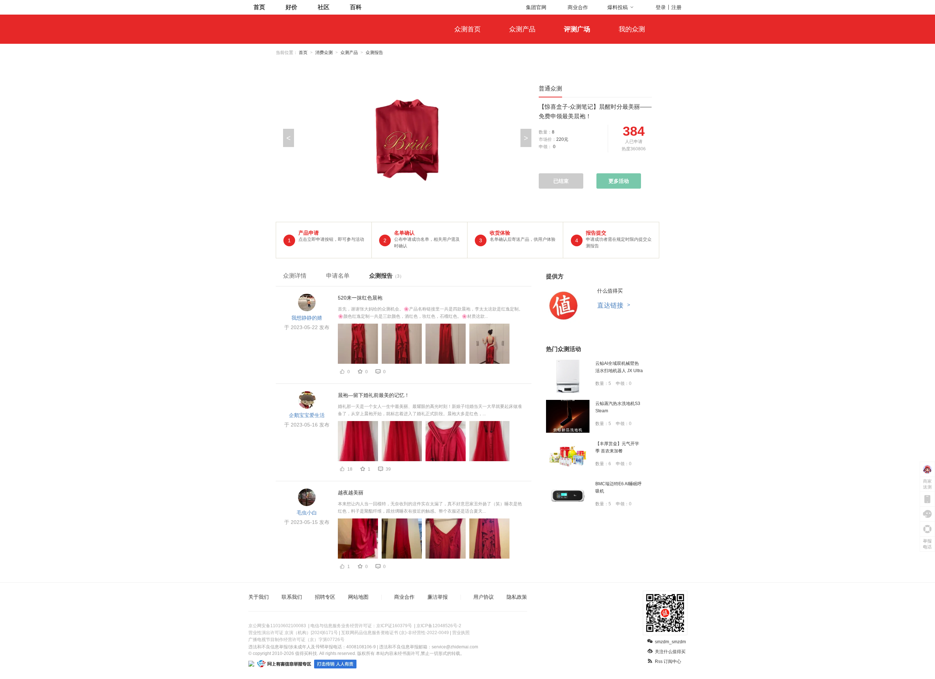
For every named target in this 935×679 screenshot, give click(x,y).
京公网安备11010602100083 (277, 625)
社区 (323, 7)
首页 (259, 7)
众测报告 (386, 276)
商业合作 (578, 7)
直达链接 (613, 305)
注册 (676, 7)
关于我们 (258, 597)
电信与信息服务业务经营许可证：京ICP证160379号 (361, 625)
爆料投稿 (617, 7)
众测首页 (467, 29)
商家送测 (927, 484)
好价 (291, 7)
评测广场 (577, 29)
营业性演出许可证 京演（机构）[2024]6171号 (293, 632)
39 (388, 469)
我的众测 (632, 29)
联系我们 (292, 597)
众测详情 (294, 276)
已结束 (561, 181)
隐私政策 (517, 597)
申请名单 (338, 276)
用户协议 (483, 597)
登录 (661, 7)
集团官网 (536, 7)
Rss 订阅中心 (668, 661)
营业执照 (461, 632)
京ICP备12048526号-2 (438, 625)
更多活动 (618, 181)
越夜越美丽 (350, 492)
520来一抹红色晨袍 (360, 298)
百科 (356, 7)
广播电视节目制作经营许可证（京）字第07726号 (296, 639)
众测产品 (522, 29)
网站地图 (358, 597)
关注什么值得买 (670, 651)
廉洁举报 (437, 597)
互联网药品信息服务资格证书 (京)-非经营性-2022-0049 (395, 632)
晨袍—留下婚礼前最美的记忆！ (373, 395)
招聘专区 (325, 597)
